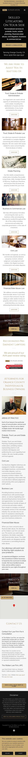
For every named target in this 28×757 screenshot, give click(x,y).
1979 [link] (10, 55)
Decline (7, 753)
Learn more (14, 114)
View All (14, 329)
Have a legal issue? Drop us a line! (14, 685)
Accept (20, 753)
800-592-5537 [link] (18, 55)
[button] (24, 10)
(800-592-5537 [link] (20, 675)
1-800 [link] (9, 675)
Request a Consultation (14, 45)
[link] (10, 10)
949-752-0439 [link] (8, 677)
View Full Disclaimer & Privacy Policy (14, 716)
